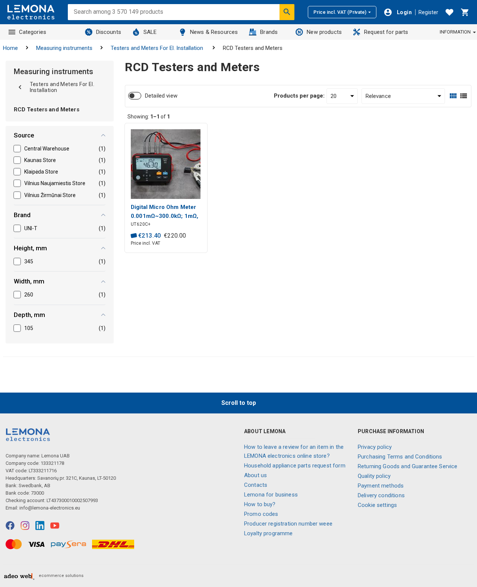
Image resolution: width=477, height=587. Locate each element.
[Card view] (453, 96)
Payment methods (381, 485)
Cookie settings (377, 505)
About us (255, 475)
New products (324, 32)
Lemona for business (271, 494)
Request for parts (386, 32)
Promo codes (261, 514)
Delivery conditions (381, 495)
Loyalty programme (268, 533)
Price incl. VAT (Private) (339, 12)
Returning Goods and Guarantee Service (408, 466)
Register (428, 12)
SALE (150, 32)
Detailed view (161, 95)
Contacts (255, 485)
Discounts (108, 32)
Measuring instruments (64, 48)
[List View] (463, 96)
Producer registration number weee (288, 523)
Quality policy (374, 476)
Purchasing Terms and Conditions (400, 456)
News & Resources (214, 32)
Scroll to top (238, 402)
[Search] (286, 12)
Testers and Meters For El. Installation (158, 48)
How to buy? (260, 504)
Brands (269, 32)
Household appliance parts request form (294, 465)
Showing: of (148, 117)
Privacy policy (375, 447)
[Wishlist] (449, 12)
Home (10, 48)
